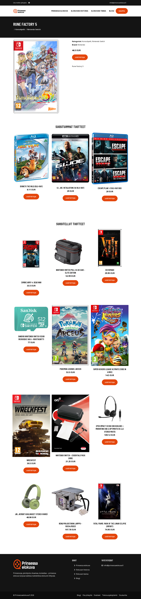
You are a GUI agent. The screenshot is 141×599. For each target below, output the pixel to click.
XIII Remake (109, 270)
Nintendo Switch (34, 29)
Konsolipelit (20, 29)
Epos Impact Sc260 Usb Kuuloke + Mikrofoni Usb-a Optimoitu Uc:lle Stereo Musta (110, 429)
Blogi (111, 11)
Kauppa (122, 11)
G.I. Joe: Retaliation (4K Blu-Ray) (70, 187)
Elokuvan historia (79, 11)
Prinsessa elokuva (59, 11)
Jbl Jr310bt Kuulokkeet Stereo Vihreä (31, 514)
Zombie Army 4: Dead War (31, 282)
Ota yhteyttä (87, 595)
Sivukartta (123, 595)
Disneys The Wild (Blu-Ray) (31, 186)
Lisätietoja (80, 57)
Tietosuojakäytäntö (109, 595)
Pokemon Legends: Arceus (70, 369)
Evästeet (97, 595)
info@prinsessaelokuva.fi (118, 3)
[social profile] (29, 3)
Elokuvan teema (98, 11)
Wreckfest (31, 460)
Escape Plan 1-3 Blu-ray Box (110, 188)
